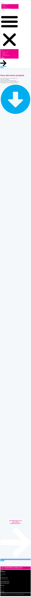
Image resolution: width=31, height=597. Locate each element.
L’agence (2, 56)
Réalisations (3, 10)
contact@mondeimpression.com (4, 579)
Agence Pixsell (21, 594)
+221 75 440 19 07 (4, 583)
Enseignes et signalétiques (6, 8)
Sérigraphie (3, 5)
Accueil (2, 49)
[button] (9, 30)
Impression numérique (5, 4)
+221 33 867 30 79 (4, 581)
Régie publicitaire (4, 54)
